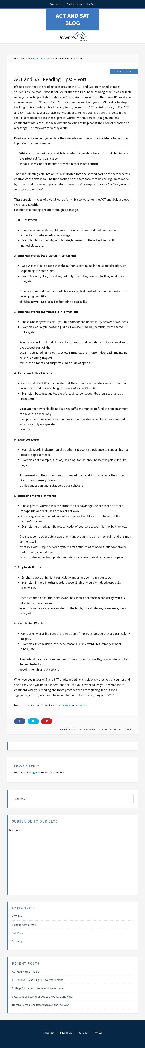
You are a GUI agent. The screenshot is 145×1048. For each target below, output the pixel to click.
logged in (34, 772)
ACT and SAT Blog (72, 19)
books (66, 705)
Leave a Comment (122, 729)
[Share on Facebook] (19, 721)
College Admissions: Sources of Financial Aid (38, 988)
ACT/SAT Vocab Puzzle (25, 971)
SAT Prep (92, 729)
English (101, 729)
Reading (108, 729)
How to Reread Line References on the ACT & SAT (41, 1005)
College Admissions (24, 924)
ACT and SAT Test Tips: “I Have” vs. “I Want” (38, 980)
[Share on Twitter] (33, 721)
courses (81, 705)
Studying (17, 941)
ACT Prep (84, 729)
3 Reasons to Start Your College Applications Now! (42, 996)
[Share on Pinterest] (46, 721)
